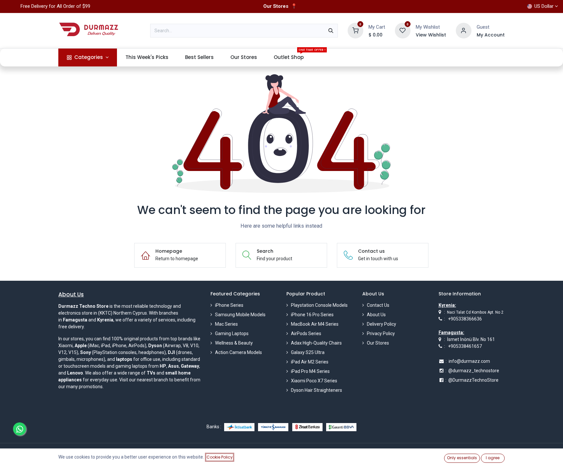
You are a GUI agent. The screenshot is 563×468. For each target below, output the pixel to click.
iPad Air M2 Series (309, 361)
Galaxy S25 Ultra (308, 352)
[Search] (331, 30)
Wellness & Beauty (234, 343)
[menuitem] (87, 57)
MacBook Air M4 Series (315, 324)
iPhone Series (229, 305)
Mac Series (226, 324)
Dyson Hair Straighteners (316, 390)
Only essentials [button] (462, 458)
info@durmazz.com (469, 361)
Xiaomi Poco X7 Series (314, 380)
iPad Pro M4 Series (310, 371)
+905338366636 (465, 318)
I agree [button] (492, 458)
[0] (355, 30)
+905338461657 (465, 346)
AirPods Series (306, 333)
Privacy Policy (381, 333)
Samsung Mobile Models (240, 314)
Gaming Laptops (232, 333)
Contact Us (378, 305)
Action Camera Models (238, 352)
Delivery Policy (381, 324)
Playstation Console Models (319, 305)
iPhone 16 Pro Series (312, 314)
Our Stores (378, 343)
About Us (376, 314)
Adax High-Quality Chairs (316, 343)
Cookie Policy (220, 457)
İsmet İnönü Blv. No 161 (471, 339)
